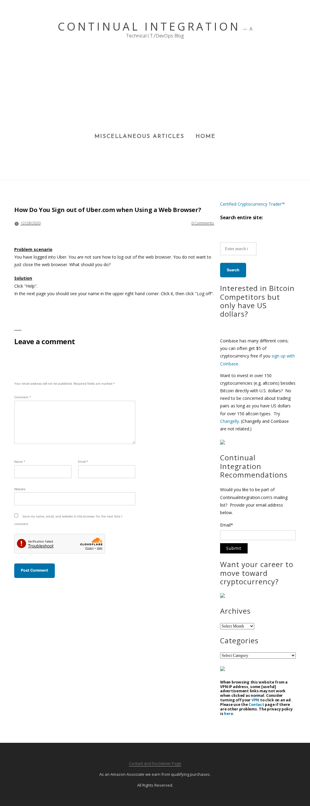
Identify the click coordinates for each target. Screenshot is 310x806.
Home (206, 136)
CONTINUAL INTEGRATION (149, 26)
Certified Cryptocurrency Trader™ (252, 204)
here (228, 713)
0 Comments (202, 223)
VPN (255, 700)
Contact (256, 704)
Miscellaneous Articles (139, 136)
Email (83, 461)
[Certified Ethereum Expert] (222, 669)
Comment (22, 397)
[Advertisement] (155, 88)
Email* (226, 525)
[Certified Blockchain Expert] (222, 443)
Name (19, 461)
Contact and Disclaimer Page (155, 763)
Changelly (229, 421)
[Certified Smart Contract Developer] (222, 596)
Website (19, 489)
